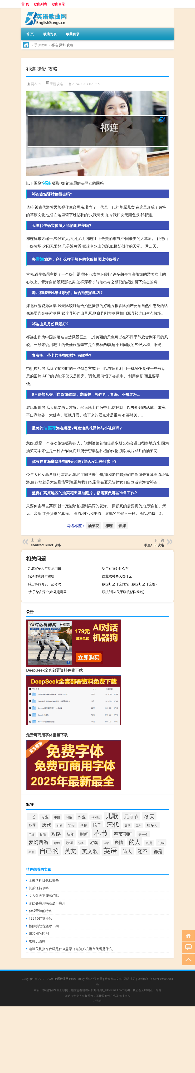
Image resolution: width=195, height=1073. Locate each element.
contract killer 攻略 (46, 544)
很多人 (152, 825)
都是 (157, 851)
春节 (101, 833)
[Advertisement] (97, 1039)
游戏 (94, 842)
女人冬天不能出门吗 (44, 895)
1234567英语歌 (40, 918)
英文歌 (90, 850)
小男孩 (97, 1001)
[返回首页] (187, 935)
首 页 (25, 3)
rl (40, 84)
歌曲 (57, 843)
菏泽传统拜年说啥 (41, 576)
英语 (110, 850)
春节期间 (123, 833)
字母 (71, 825)
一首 (32, 816)
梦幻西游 (39, 841)
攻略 (56, 833)
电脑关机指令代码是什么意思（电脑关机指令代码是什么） (72, 948)
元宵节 (131, 816)
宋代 (113, 824)
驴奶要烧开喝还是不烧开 (47, 903)
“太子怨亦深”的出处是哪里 (47, 591)
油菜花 (49, 428)
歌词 (69, 842)
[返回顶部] (187, 959)
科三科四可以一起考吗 (44, 583)
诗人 (127, 851)
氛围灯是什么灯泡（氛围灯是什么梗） (130, 583)
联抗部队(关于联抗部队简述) (123, 591)
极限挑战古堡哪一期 (44, 925)
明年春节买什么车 (115, 568)
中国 (57, 817)
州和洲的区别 (39, 933)
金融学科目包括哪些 (44, 880)
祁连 (47, 183)
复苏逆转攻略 (39, 887)
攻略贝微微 (37, 941)
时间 (84, 834)
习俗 (69, 817)
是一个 (143, 834)
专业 (45, 816)
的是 (149, 842)
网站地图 (129, 978)
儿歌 (112, 815)
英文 (70, 850)
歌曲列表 (40, 3)
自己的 (49, 850)
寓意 (127, 825)
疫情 (119, 842)
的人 (134, 841)
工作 (138, 825)
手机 (31, 834)
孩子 (97, 825)
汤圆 (81, 843)
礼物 (161, 842)
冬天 (149, 816)
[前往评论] (187, 947)
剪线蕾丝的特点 (40, 910)
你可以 (95, 817)
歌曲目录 (58, 3)
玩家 (106, 843)
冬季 (32, 825)
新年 (70, 834)
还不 (143, 850)
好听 (59, 825)
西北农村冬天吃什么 (117, 576)
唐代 (46, 824)
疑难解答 (143, 978)
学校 (83, 825)
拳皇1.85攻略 (154, 544)
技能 (43, 834)
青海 (40, 259)
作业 (82, 816)
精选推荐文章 (113, 978)
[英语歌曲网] (46, 9)
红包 (31, 852)
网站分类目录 (93, 978)
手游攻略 (41, 44)
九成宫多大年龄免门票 (44, 568)
